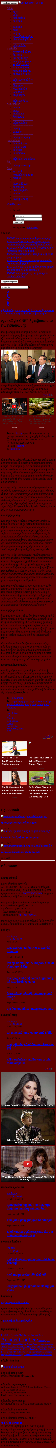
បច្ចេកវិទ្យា (17, 128)
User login (16, 204)
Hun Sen (11, 718)
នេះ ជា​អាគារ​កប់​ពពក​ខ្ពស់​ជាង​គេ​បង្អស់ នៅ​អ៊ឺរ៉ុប (29, 1032)
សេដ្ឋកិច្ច (16, 33)
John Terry (12, 1346)
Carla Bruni (44, 1349)
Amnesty (21, 1351)
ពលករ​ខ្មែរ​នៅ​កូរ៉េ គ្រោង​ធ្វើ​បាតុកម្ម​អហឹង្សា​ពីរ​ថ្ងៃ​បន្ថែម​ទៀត (20, 852)
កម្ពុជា (15, 11)
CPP (9, 715)
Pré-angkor (31, 1352)
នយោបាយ (17, 27)
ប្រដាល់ (16, 110)
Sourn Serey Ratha (15, 728)
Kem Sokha (12, 721)
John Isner (34, 1349)
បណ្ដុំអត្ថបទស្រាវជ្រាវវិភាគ (24, 159)
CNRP (10, 723)
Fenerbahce (42, 1344)
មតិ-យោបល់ (15, 449)
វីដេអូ (9, 162)
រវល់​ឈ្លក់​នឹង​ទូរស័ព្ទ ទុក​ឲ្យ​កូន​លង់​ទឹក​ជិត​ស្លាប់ (29, 1220)
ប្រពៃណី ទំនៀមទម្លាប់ (22, 74)
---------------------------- (23, 24)
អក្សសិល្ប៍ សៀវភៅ (21, 64)
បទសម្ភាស (17, 150)
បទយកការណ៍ (19, 153)
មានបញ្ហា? (21, 446)
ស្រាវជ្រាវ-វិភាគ (13, 140)
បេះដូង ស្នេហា (19, 95)
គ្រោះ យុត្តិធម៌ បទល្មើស (23, 36)
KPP (9, 731)
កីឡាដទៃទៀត (19, 117)
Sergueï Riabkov (8, 1354)
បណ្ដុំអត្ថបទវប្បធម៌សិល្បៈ (23, 80)
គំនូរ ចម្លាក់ (17, 55)
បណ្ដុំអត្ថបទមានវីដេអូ (22, 165)
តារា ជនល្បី (18, 171)
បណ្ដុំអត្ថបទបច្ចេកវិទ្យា (22, 137)
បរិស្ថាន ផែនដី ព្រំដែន (22, 39)
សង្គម (15, 30)
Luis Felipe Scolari (9, 1335)
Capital (16, 1344)
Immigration (12, 726)
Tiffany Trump (30, 1354)
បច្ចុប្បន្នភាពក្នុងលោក (34, 704)
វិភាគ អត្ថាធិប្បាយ (20, 143)
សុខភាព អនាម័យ (20, 89)
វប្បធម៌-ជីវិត (12, 48)
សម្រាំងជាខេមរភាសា (38, 701)
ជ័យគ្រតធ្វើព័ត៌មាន (20, 184)
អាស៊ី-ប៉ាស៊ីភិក (19, 18)
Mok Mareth (42, 1346)
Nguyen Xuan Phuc (28, 1344)
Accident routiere (19, 1339)
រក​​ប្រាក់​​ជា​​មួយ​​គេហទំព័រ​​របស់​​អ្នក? (15, 1302)
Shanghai (48, 1352)
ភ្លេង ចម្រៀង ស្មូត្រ (20, 58)
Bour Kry (11, 1351)
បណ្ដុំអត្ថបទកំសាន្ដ (20, 199)
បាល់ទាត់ (17, 107)
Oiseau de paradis (44, 1354)
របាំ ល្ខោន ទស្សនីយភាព (23, 61)
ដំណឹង (10, 8)
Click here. (32, 227)
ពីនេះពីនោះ (17, 178)
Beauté (10, 1349)
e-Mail (20, 1335)
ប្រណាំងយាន (18, 113)
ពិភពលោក (17, 21)
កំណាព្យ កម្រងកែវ (20, 190)
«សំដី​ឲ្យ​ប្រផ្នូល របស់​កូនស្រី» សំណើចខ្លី (26, 1274)
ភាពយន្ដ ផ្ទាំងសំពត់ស (22, 71)
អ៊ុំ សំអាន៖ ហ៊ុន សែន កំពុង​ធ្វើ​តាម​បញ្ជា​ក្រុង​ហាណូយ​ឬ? (20, 837)
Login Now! (18, 222)
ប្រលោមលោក (19, 187)
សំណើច (16, 193)
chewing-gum (44, 1340)
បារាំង (15, 15)
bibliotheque (6, 1344)
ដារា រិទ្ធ (19, 433)
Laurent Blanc (37, 1335)
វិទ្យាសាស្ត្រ (17, 131)
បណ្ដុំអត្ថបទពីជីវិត (20, 101)
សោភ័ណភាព (18, 92)
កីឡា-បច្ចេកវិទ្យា (13, 104)
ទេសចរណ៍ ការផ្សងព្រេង (23, 175)
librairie (27, 1335)
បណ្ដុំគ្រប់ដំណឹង (19, 45)
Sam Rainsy (12, 713)
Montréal (40, 1352)
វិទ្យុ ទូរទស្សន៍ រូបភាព (21, 67)
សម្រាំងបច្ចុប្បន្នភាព (20, 701)
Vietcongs (19, 1354)
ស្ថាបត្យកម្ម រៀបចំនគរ (22, 52)
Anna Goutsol (30, 1346)
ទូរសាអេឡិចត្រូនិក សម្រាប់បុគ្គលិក (17, 1320)
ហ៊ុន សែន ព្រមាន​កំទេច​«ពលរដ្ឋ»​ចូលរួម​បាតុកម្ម (30, 1008)
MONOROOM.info (32, 893)
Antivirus (21, 1346)
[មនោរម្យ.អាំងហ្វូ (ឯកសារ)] (31, 3)
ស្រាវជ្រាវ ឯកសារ (20, 147)
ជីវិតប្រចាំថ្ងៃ (18, 85)
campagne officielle (21, 1349)
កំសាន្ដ (9, 168)
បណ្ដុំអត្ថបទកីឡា (20, 122)
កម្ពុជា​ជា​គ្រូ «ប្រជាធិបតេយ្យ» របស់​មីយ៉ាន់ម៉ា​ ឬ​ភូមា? (19, 822)
